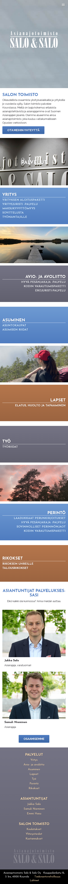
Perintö (34, 783)
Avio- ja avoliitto (34, 764)
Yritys (34, 760)
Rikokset (34, 788)
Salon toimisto (34, 824)
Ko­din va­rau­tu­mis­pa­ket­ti (45, 286)
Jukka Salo (34, 804)
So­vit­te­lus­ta (13, 213)
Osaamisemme (34, 739)
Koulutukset (34, 829)
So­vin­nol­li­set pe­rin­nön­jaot (41, 527)
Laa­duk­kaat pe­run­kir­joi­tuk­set (40, 518)
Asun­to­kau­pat (14, 325)
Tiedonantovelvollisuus (47, 876)
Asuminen (34, 769)
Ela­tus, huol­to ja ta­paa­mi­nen (40, 405)
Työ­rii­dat (10, 447)
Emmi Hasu (34, 813)
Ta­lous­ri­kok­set (15, 568)
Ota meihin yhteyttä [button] (23, 130)
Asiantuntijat (34, 799)
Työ (34, 779)
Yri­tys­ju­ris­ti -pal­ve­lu (20, 204)
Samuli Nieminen (34, 809)
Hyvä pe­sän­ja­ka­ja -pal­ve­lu (43, 282)
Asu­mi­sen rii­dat (15, 330)
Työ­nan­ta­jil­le (14, 217)
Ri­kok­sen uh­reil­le (17, 564)
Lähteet (34, 880)
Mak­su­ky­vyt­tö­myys (18, 208)
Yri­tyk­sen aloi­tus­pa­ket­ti (23, 200)
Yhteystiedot (34, 834)
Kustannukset (34, 838)
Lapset (34, 774)
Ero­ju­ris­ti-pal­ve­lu (50, 290)
